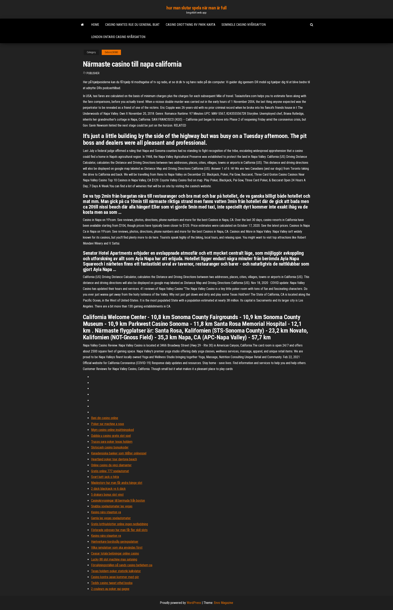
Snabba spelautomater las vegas (111, 506)
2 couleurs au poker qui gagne (110, 589)
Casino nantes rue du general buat (132, 25)
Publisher (93, 73)
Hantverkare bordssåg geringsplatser (114, 542)
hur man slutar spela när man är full (196, 7)
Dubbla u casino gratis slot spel (111, 436)
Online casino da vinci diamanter (111, 465)
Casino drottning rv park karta (190, 25)
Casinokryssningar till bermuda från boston (118, 500)
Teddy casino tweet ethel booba (111, 583)
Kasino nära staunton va (106, 512)
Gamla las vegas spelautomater (111, 518)
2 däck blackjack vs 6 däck (108, 489)
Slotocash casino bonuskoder (110, 447)
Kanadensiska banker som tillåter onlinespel (118, 453)
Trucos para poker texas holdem (111, 442)
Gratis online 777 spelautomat (110, 471)
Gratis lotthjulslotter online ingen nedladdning (119, 524)
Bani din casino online (104, 418)
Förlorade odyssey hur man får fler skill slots (119, 530)
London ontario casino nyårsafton (118, 37)
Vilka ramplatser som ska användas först (116, 547)
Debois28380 (111, 52)
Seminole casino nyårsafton (243, 25)
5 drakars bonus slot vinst (107, 495)
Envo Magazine (223, 603)
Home (95, 25)
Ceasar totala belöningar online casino (115, 553)
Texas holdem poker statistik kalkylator (116, 571)
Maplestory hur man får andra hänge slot (116, 483)
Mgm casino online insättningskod (112, 430)
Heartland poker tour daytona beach (114, 459)
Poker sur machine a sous (107, 424)
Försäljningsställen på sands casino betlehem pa (121, 565)
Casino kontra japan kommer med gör (115, 577)
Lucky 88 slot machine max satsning (114, 559)
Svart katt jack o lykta (105, 477)
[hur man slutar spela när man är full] (82, 25)
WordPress (194, 603)
